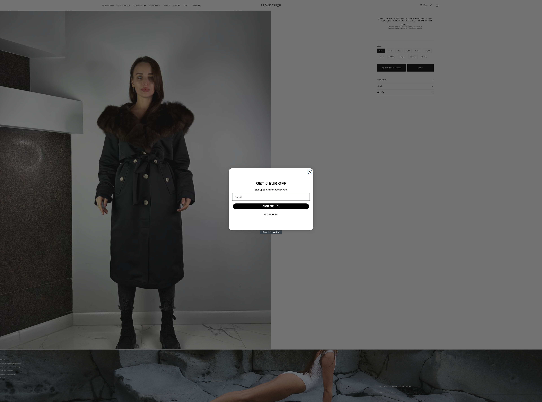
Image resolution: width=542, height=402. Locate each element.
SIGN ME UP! (271, 206)
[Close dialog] (310, 172)
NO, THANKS (271, 215)
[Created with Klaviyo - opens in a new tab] (271, 232)
